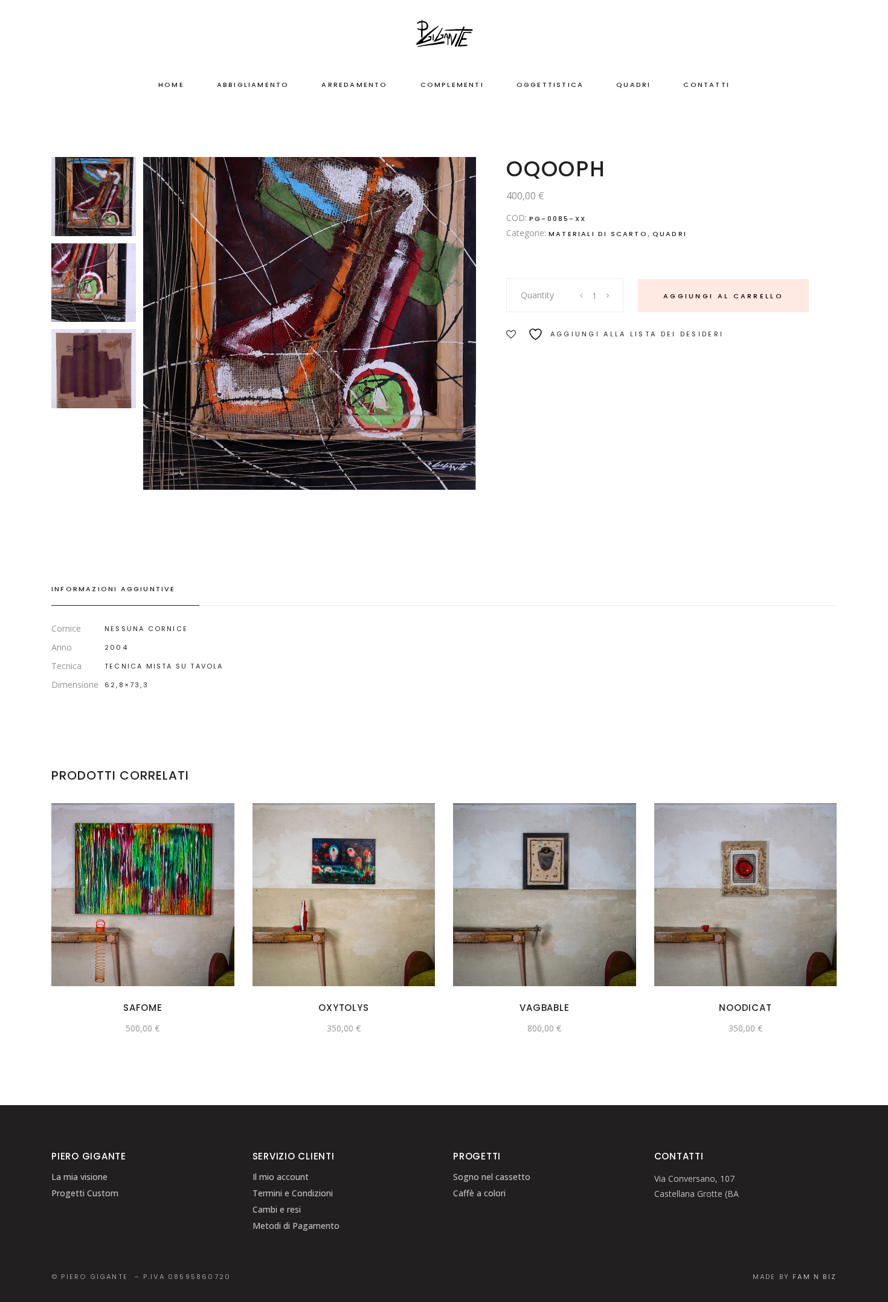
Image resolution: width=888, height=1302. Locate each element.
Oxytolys (343, 1007)
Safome (142, 1007)
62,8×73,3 (127, 685)
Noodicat (745, 1007)
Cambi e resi (277, 1209)
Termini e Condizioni (293, 1193)
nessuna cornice (146, 628)
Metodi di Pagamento (296, 1225)
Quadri (669, 234)
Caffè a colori (479, 1193)
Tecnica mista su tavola (164, 666)
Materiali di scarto (598, 234)
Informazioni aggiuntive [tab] (113, 589)
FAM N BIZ (815, 1276)
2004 (116, 647)
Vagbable (544, 1007)
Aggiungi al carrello (723, 296)
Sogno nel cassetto (491, 1176)
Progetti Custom (84, 1193)
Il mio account (281, 1176)
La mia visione (79, 1176)
